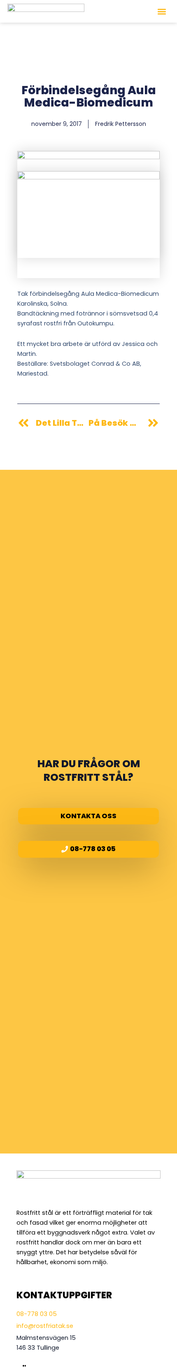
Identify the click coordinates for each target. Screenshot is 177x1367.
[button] (161, 11)
